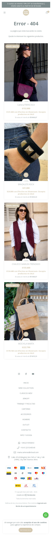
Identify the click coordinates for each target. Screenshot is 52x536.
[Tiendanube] (26, 496)
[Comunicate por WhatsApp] (45, 515)
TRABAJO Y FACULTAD (26, 404)
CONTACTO (26, 430)
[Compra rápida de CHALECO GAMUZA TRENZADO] (26, 254)
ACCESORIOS (26, 414)
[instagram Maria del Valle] (19, 374)
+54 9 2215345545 (28, 447)
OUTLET (26, 425)
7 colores (26, 101)
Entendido (25, 530)
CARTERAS (26, 409)
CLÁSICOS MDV (26, 393)
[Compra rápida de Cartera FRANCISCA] (26, 95)
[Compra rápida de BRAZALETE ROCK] (26, 174)
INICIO (26, 383)
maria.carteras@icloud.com (28, 452)
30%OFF (26, 398)
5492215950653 (28, 443)
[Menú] (5, 12)
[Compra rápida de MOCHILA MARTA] (26, 334)
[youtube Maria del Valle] (33, 374)
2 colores (26, 181)
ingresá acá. (42, 503)
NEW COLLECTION (26, 388)
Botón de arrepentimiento (26, 506)
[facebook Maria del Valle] (26, 374)
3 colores (26, 260)
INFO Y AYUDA (26, 435)
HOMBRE (26, 419)
